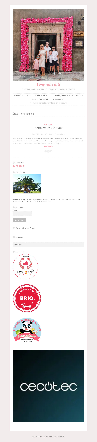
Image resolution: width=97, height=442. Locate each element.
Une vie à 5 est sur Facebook (26, 228)
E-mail (15, 210)
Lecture (37, 95)
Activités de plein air (48, 128)
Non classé (48, 124)
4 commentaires (60, 134)
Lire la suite (51, 146)
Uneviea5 (44, 134)
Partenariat (44, 99)
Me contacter (57, 99)
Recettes (46, 95)
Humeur (28, 95)
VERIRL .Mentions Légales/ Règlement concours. (48, 103)
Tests (34, 99)
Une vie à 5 (48, 84)
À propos (17, 95)
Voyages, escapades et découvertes (67, 95)
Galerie (51, 134)
